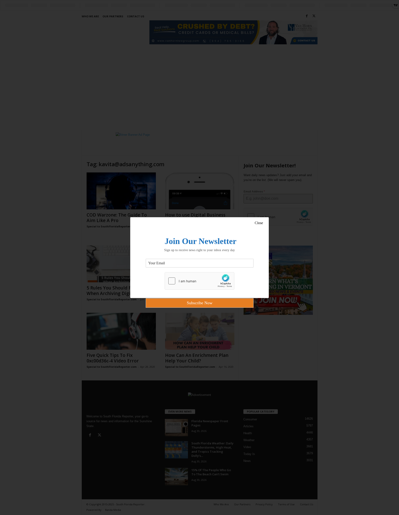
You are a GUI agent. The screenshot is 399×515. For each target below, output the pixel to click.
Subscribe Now (199, 303)
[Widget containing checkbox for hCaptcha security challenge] (199, 281)
